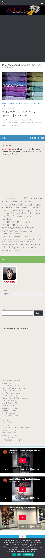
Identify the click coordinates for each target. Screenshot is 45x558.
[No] (42, 548)
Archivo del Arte (7, 383)
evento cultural (10, 219)
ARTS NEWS (19, 103)
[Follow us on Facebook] (31, 138)
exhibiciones (19, 225)
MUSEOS (30, 241)
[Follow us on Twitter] (35, 138)
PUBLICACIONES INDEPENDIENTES (13, 391)
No (19, 555)
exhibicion (8, 225)
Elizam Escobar (7, 418)
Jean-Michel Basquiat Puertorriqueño (14, 388)
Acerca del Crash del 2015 (11, 381)
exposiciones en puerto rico (18, 228)
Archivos (4, 290)
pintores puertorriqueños (27, 244)
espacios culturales (25, 216)
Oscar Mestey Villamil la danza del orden (16, 428)
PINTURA (7, 247)
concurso (13, 210)
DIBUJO (38, 213)
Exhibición (26, 225)
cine (37, 207)
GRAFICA (5, 233)
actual (3, 199)
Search (4, 309)
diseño (4, 216)
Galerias (25, 231)
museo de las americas (20, 241)
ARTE (26, 198)
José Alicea (5, 420)
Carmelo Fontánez (8, 413)
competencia (5, 211)
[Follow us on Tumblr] (38, 138)
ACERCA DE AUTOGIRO (9, 435)
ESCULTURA (12, 216)
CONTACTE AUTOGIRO (9, 438)
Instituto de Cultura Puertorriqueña (15, 236)
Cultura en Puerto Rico (22, 213)
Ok (14, 555)
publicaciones (7, 250)
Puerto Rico (17, 250)
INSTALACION (15, 233)
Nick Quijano (6, 425)
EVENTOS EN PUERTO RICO (17, 222)
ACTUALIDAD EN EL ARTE (14, 199)
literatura (4, 242)
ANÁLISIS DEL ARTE (8, 103)
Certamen (31, 207)
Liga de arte (37, 239)
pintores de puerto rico (8, 244)
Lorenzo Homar (7, 423)
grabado (31, 231)
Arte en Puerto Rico (11, 207)
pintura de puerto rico (25, 247)
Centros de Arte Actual (9, 400)
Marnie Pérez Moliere (9, 433)
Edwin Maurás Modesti (10, 415)
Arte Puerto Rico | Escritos (11, 396)
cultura (6, 213)
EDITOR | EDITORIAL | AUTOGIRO (13, 440)
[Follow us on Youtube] (42, 138)
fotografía (18, 231)
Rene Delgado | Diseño (10, 430)
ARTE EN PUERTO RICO (9, 403)
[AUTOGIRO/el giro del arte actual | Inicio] (3, 3)
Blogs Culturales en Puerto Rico (13, 393)
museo (10, 242)
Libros (29, 239)
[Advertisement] (22, 38)
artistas (24, 207)
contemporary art (30, 210)
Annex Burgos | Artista (9, 410)
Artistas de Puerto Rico (10, 408)
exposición (7, 231)
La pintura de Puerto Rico (14, 239)
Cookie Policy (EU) (8, 405)
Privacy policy (28, 555)
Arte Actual (37, 198)
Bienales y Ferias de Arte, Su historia (14, 398)
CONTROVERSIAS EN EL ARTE (12, 386)
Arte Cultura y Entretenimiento (22, 204)
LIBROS (26, 103)
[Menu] (42, 2)
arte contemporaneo (17, 201)
